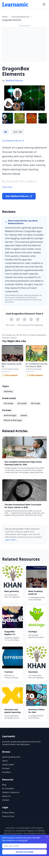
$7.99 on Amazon (36, 375)
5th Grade (22, 403)
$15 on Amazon (11, 375)
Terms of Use (8, 816)
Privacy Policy (8, 812)
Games (24, 415)
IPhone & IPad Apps (13, 420)
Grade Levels (8, 764)
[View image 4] (43, 118)
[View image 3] (31, 118)
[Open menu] (44, 4)
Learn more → (11, 539)
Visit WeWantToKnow (11, 140)
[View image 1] (7, 118)
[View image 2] (19, 118)
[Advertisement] (24, 44)
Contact (5, 800)
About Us (6, 796)
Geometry (8, 391)
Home (4, 16)
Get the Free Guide (24, 852)
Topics (5, 760)
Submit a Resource (10, 792)
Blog (4, 784)
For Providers (8, 788)
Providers (6, 772)
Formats (6, 768)
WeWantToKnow (14, 80)
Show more (7, 187)
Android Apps (10, 415)
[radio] (11, 319)
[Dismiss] (47, 837)
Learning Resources (21, 16)
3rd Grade (8, 403)
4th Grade (35, 403)
